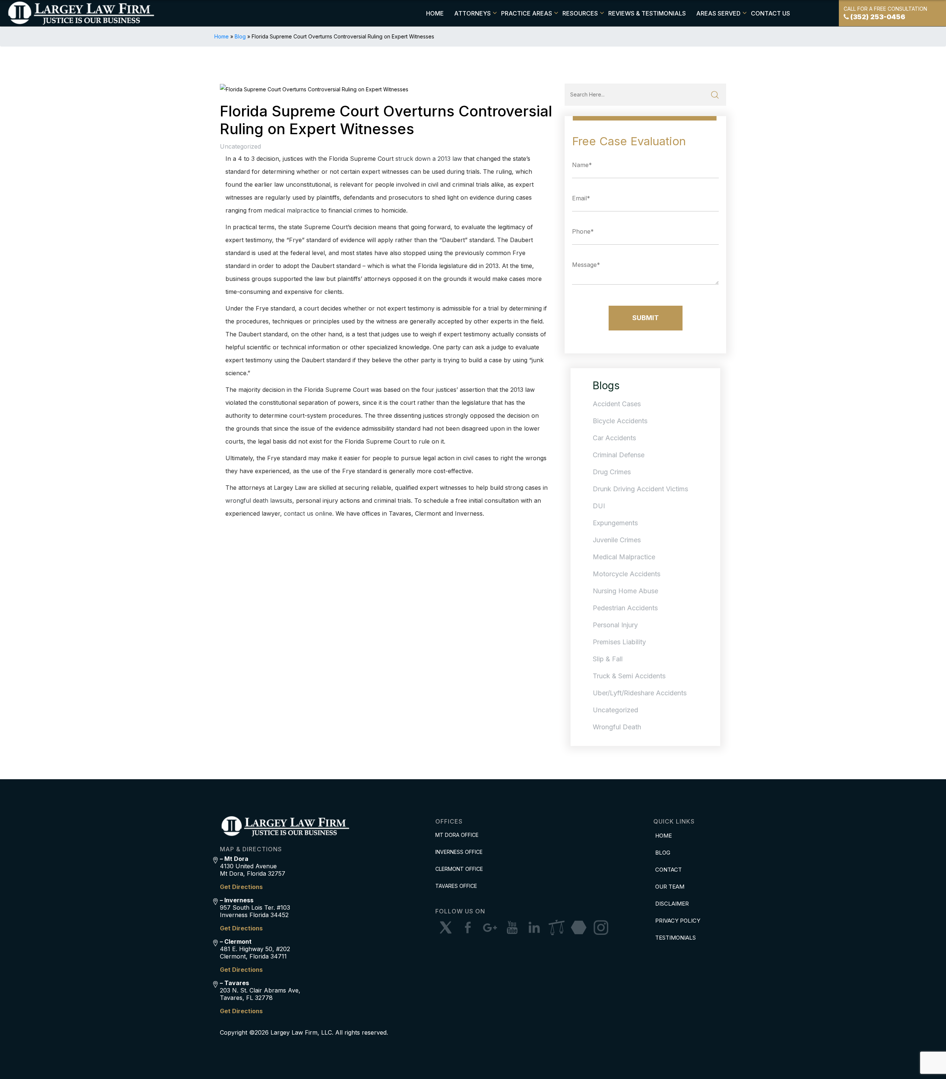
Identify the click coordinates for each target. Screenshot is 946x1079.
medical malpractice (291, 210)
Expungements (615, 523)
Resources (580, 13)
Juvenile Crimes (617, 540)
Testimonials (675, 937)
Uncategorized (240, 146)
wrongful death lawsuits (258, 500)
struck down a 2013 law (428, 158)
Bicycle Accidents (620, 421)
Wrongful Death (617, 727)
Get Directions (241, 886)
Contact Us (770, 13)
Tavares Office (456, 886)
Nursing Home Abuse (625, 591)
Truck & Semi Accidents (629, 676)
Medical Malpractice (624, 557)
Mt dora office (457, 835)
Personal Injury (615, 625)
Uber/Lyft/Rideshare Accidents (640, 693)
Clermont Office (459, 869)
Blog (240, 36)
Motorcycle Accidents (626, 574)
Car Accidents (614, 438)
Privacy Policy (677, 920)
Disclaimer (672, 903)
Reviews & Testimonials (647, 13)
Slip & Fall (608, 659)
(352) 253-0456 (877, 17)
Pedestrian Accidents (625, 608)
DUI (599, 506)
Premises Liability (619, 642)
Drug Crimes (612, 472)
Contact (668, 869)
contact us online (308, 513)
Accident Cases (617, 404)
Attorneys (472, 13)
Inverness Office (459, 852)
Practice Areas (526, 13)
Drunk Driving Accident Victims (640, 489)
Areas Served (718, 13)
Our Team (669, 886)
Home (435, 13)
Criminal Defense (618, 455)
